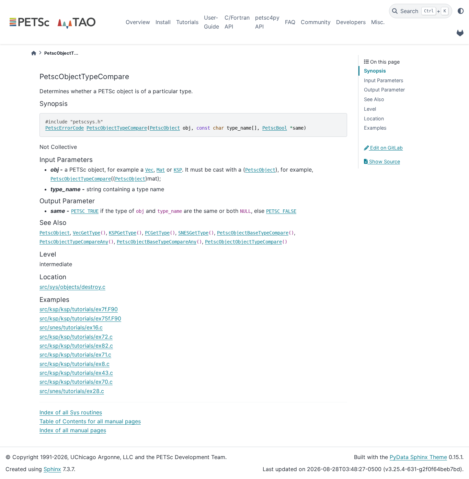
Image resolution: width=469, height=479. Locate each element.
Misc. (378, 22)
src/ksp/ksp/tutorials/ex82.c (76, 345)
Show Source (384, 161)
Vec (149, 170)
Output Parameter (384, 89)
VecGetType (86, 233)
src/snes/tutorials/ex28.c (71, 391)
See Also (374, 99)
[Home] (33, 53)
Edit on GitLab (386, 148)
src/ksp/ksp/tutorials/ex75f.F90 (80, 318)
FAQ (290, 22)
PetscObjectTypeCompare (117, 128)
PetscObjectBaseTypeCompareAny (156, 241)
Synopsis (375, 71)
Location (374, 118)
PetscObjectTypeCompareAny (73, 241)
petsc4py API (267, 22)
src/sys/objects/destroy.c (72, 286)
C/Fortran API (237, 22)
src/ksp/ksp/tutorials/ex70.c (76, 381)
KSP (178, 170)
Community (316, 22)
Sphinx (52, 469)
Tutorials (187, 22)
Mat (161, 170)
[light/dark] (461, 11)
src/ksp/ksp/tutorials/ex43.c (76, 372)
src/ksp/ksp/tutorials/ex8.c (74, 363)
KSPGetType (122, 233)
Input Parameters (383, 80)
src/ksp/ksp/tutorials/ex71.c (75, 354)
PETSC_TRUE (85, 211)
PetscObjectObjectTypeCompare (243, 241)
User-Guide (211, 22)
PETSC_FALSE (281, 211)
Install (163, 22)
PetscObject (165, 128)
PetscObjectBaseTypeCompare (252, 233)
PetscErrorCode (64, 128)
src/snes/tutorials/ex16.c (71, 327)
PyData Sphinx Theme (418, 457)
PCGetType (157, 233)
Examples (375, 128)
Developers (351, 22)
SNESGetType (193, 233)
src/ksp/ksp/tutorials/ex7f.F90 (78, 309)
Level (370, 109)
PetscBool (274, 128)
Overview (138, 22)
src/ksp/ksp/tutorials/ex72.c (76, 336)
